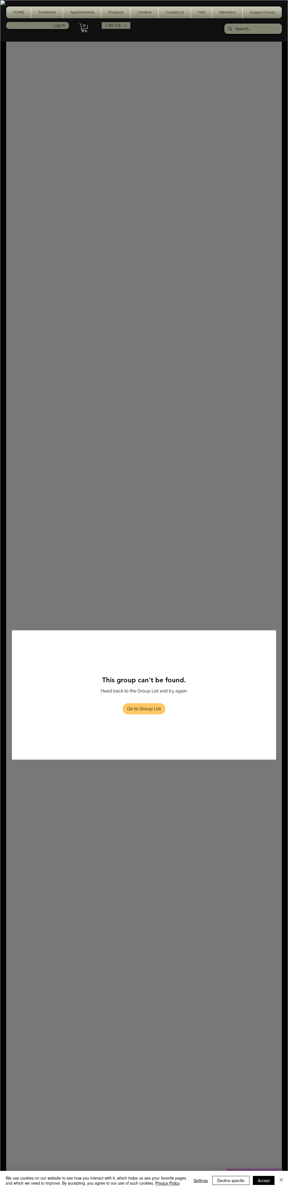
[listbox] (116, 25)
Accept (264, 1180)
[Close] (281, 1180)
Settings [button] (201, 1180)
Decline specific (231, 1180)
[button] (47, 12)
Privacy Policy (167, 1183)
